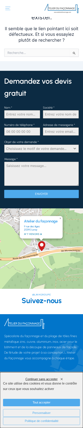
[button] (41, 246)
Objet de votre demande (21, 142)
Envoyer (41, 194)
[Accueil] (62, 8)
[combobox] (41, 149)
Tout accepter (41, 402)
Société (48, 107)
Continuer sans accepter (41, 379)
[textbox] (37, 148)
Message (11, 159)
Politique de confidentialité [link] (41, 421)
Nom (8, 107)
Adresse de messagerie (59, 125)
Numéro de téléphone (19, 125)
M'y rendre (31, 234)
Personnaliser (41, 413)
